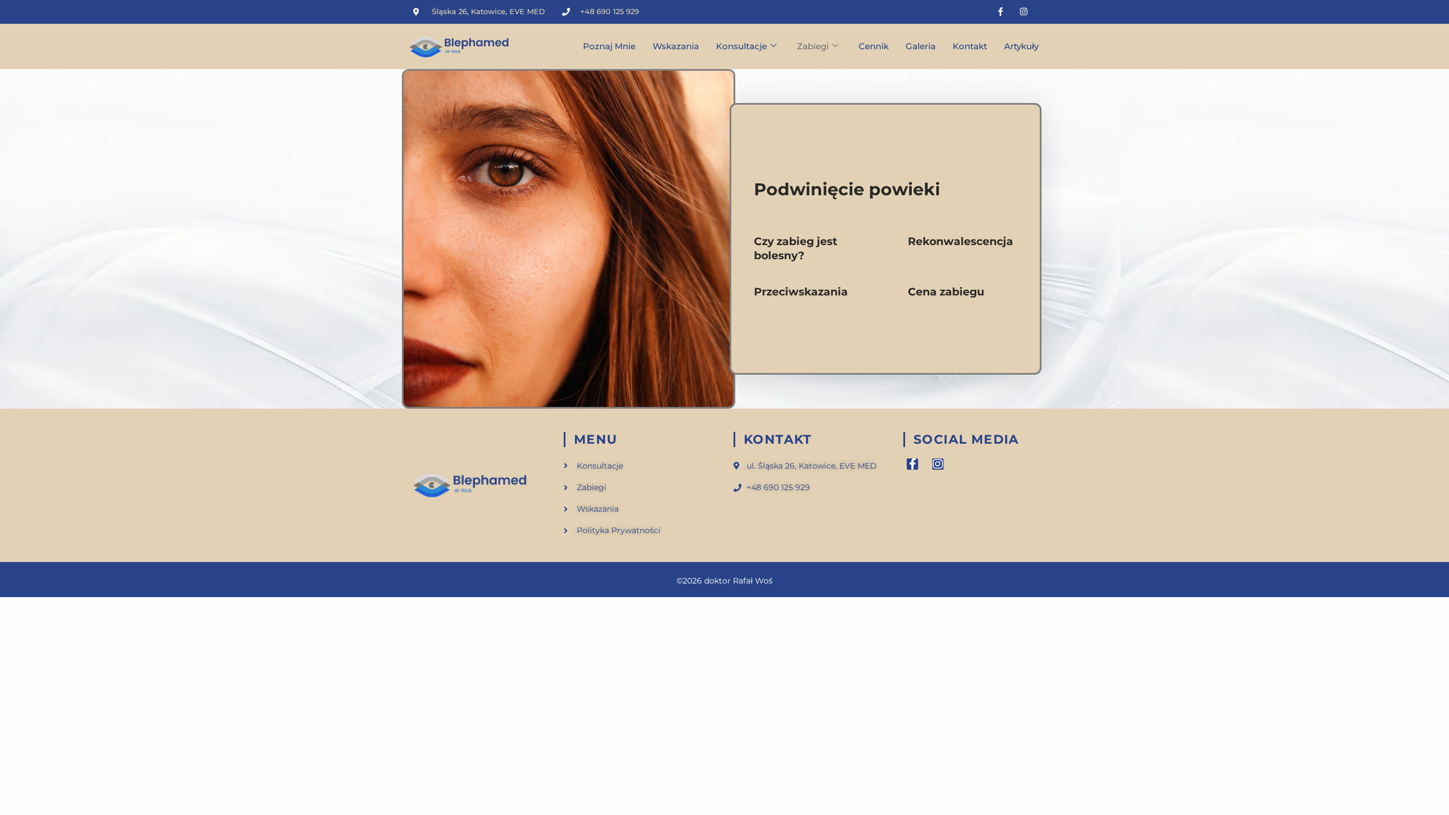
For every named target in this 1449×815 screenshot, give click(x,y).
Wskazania (676, 46)
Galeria (921, 46)
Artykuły (1021, 46)
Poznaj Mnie (609, 46)
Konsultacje (741, 46)
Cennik (874, 46)
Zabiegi (813, 46)
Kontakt (970, 46)
